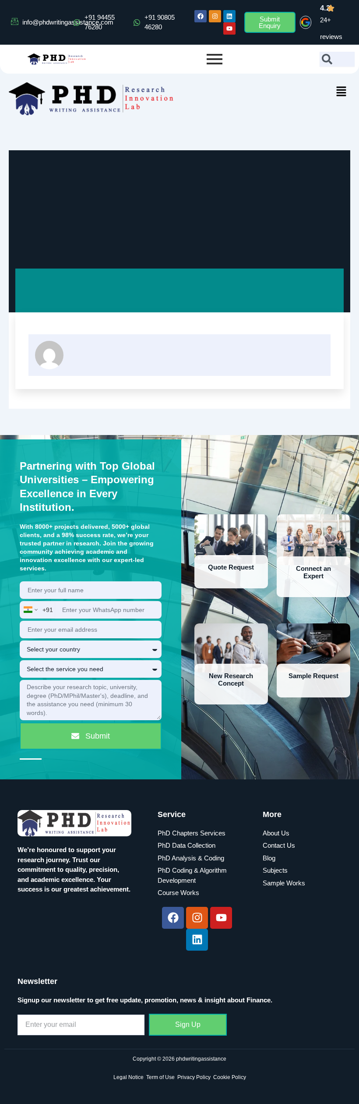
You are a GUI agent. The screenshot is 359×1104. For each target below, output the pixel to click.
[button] (341, 92)
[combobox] (337, 59)
